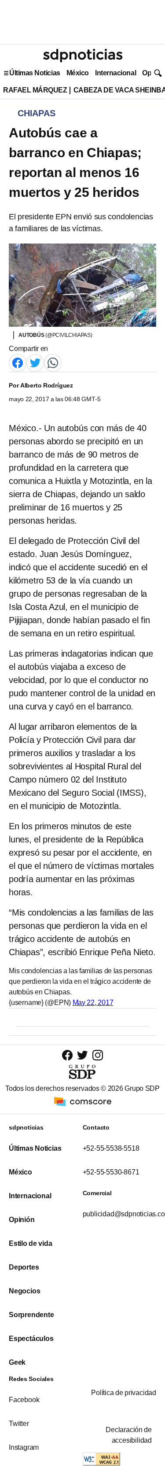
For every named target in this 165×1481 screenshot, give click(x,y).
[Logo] (82, 55)
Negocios (24, 1291)
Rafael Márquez (35, 90)
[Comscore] (82, 1100)
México (77, 73)
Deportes (24, 1267)
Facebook (24, 1399)
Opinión (22, 1219)
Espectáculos (31, 1338)
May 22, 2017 (93, 1002)
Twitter (19, 1423)
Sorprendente (31, 1314)
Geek (17, 1362)
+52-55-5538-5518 (111, 1148)
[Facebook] (17, 362)
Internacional (115, 73)
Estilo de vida (30, 1243)
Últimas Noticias (34, 73)
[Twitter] (35, 362)
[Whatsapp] (53, 362)
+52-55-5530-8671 (111, 1172)
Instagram (24, 1447)
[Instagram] (97, 1054)
